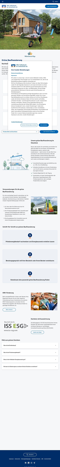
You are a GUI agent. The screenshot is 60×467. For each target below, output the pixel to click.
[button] (30, 345)
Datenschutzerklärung (17, 73)
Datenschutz (17, 459)
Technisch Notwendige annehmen (29, 125)
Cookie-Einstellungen (17, 122)
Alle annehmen (43, 125)
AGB (42, 459)
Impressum (11, 459)
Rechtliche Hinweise (36, 459)
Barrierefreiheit (47, 459)
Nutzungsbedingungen (26, 459)
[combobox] (20, 131)
